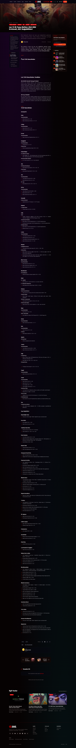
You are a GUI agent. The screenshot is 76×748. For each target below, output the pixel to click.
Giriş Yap (60, 1)
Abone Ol (60, 44)
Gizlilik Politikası (11, 739)
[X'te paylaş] (42, 642)
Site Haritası (62, 744)
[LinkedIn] (22, 733)
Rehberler (19, 1)
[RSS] (27, 733)
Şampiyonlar (13, 64)
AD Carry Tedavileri (14, 60)
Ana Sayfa (10, 22)
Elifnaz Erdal (28, 650)
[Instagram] (13, 733)
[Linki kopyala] (50, 642)
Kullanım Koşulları (31, 739)
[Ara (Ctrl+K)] (55, 2)
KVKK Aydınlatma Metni (18, 739)
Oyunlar (15, 1)
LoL (23, 24)
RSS (66, 744)
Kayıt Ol (65, 1)
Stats (47, 1)
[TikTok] (17, 733)
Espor (23, 1)
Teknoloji (26, 1)
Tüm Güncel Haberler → (63, 691)
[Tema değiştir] (57, 2)
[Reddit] (25, 733)
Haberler (11, 1)
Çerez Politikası (25, 739)
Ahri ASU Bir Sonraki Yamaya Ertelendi (14, 58)
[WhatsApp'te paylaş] (47, 642)
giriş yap (42, 673)
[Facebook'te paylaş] (45, 642)
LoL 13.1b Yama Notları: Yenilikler (13, 55)
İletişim (58, 729)
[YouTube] (15, 733)
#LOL (22, 644)
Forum (30, 1)
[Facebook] (20, 733)
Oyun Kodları (35, 733)
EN (52, 1)
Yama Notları (33, 24)
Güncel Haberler (15, 22)
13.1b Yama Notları (13, 62)
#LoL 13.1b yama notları (28, 644)
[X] (10, 733)
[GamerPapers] (38, 2)
